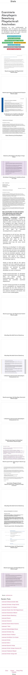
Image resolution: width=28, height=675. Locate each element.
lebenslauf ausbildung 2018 (14, 38)
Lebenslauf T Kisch (6, 626)
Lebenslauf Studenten (7, 621)
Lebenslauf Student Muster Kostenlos (10, 623)
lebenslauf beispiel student (14, 45)
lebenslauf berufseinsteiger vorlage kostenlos (14, 47)
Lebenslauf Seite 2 (6, 642)
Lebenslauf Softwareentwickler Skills (10, 601)
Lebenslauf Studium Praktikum (9, 634)
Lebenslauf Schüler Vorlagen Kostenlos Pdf (11, 648)
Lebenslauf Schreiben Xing (8, 631)
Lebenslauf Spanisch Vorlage (8, 645)
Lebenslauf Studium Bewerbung (9, 615)
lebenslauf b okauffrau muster (14, 49)
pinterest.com (9, 595)
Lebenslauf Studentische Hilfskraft (9, 612)
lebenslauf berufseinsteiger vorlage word (14, 40)
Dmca (6, 670)
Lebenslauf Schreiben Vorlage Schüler (10, 604)
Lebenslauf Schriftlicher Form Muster (10, 637)
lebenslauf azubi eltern (8, 42)
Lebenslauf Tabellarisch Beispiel (9, 651)
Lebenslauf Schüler (6, 640)
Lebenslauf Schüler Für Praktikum (9, 607)
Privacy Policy (19, 670)
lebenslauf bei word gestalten (14, 36)
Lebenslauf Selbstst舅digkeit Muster (10, 629)
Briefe (13, 1)
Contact (12, 670)
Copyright (14, 672)
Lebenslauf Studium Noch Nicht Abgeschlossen (12, 610)
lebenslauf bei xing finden (19, 42)
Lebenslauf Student (6, 618)
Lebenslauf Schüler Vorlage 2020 (9, 653)
